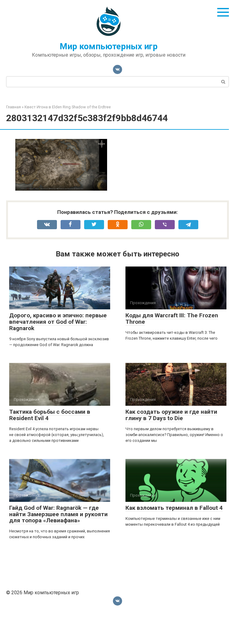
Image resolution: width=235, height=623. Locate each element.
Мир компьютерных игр (109, 46)
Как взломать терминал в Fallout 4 (174, 507)
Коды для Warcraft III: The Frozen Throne (171, 318)
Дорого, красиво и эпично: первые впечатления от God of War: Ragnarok (58, 322)
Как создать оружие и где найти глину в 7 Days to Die (171, 415)
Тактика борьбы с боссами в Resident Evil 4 (49, 415)
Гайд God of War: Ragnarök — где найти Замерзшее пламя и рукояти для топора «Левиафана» (58, 514)
